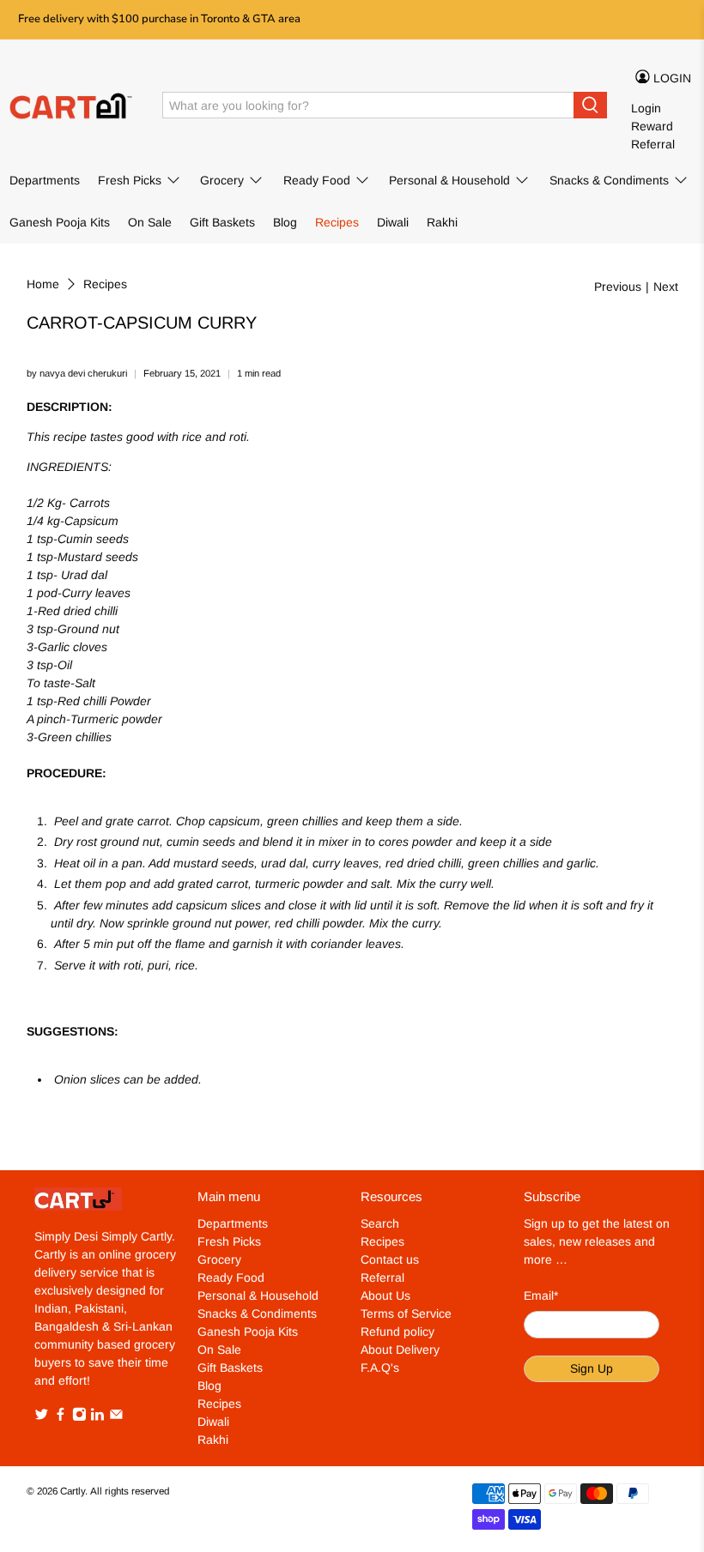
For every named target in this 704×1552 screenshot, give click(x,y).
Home (43, 284)
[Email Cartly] (116, 1417)
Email (541, 1295)
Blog (285, 222)
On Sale (150, 222)
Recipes (337, 222)
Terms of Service (406, 1313)
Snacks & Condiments (609, 180)
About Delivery (400, 1349)
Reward (652, 126)
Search (380, 1223)
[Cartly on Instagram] (79, 1417)
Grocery (222, 180)
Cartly (72, 1490)
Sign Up (591, 1368)
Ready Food (316, 180)
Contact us (390, 1259)
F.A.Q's (380, 1367)
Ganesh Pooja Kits (59, 222)
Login (646, 108)
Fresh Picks (129, 180)
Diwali (393, 222)
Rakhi (442, 222)
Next (665, 287)
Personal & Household (449, 180)
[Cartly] (73, 105)
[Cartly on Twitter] (41, 1417)
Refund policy (397, 1331)
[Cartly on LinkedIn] (97, 1417)
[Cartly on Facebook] (60, 1417)
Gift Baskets (222, 222)
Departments (44, 180)
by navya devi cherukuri (77, 373)
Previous (617, 287)
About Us (385, 1295)
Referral (653, 144)
